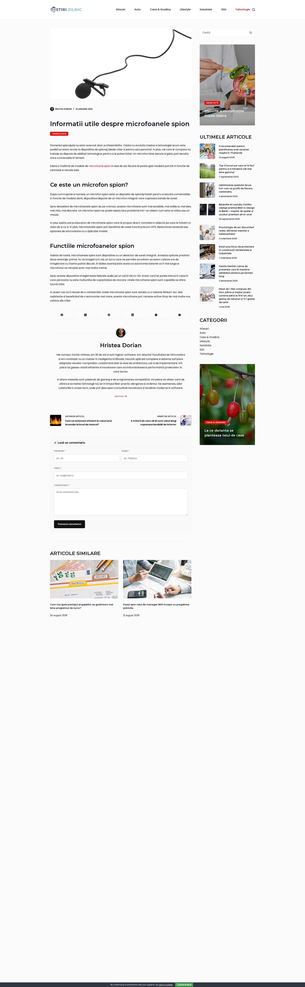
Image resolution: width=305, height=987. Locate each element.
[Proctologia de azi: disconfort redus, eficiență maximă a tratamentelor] (207, 232)
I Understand (184, 984)
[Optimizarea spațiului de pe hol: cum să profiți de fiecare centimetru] (207, 190)
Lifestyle (185, 9)
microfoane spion (100, 166)
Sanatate (206, 9)
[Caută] (253, 9)
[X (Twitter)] (85, 315)
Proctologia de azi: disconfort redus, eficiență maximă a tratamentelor (236, 230)
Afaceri (120, 9)
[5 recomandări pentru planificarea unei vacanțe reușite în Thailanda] (207, 151)
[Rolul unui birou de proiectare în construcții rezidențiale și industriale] (207, 252)
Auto (137, 9)
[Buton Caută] (251, 33)
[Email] (179, 315)
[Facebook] (62, 315)
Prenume (59, 451)
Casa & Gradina (160, 9)
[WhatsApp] (156, 315)
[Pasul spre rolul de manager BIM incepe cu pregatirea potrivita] (157, 579)
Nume (125, 451)
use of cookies (166, 984)
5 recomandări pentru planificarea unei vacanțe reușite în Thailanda (234, 149)
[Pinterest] (109, 315)
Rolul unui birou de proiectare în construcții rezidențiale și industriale (236, 250)
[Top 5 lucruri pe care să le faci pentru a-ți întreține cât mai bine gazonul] (207, 170)
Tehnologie (242, 9)
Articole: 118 (121, 396)
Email (58, 468)
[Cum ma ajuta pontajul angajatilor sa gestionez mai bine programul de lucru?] (84, 579)
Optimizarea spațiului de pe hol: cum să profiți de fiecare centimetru (235, 188)
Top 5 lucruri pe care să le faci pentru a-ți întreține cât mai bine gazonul (236, 169)
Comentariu (62, 485)
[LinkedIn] (132, 315)
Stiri (223, 9)
